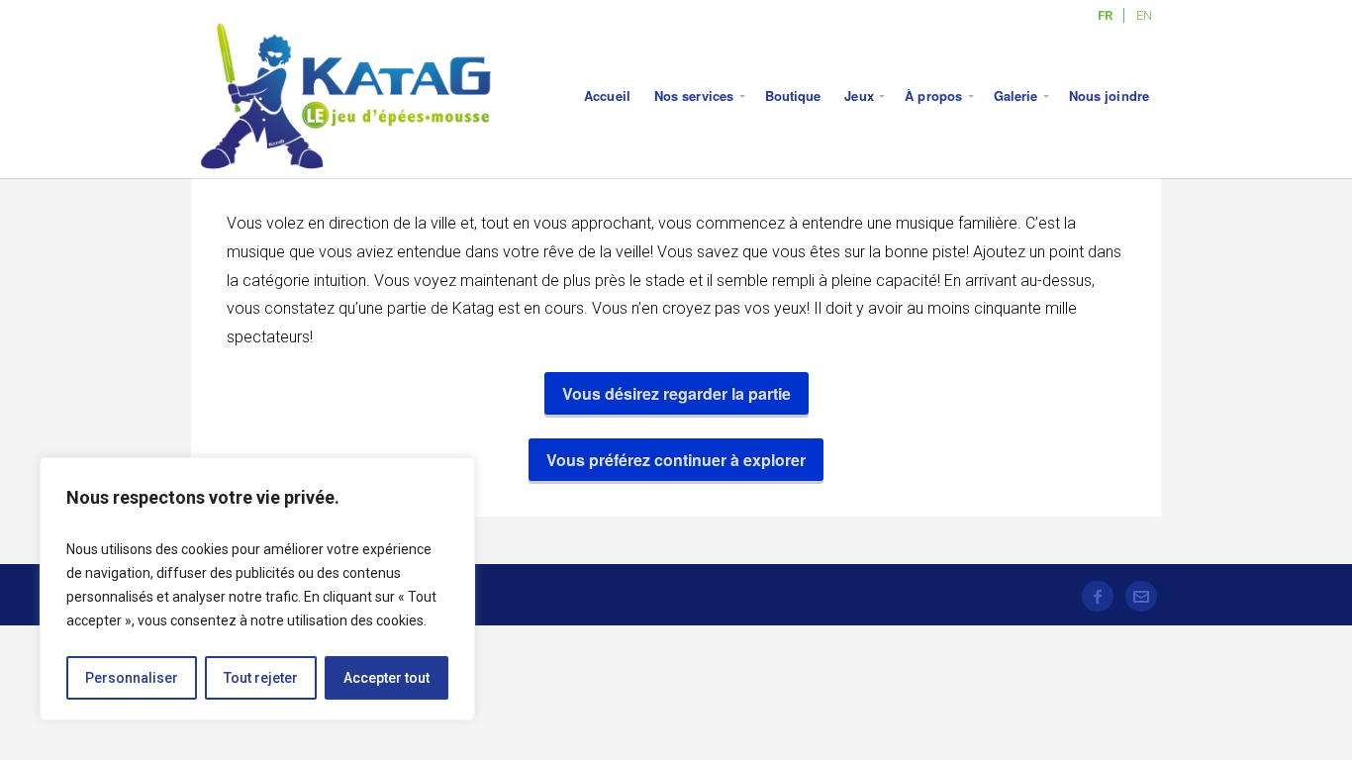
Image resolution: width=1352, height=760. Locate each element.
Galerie (1016, 95)
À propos (933, 95)
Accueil (607, 95)
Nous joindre (1109, 95)
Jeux (858, 95)
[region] (257, 588)
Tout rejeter (261, 678)
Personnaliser (131, 678)
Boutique (793, 95)
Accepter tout (386, 678)
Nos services (693, 95)
